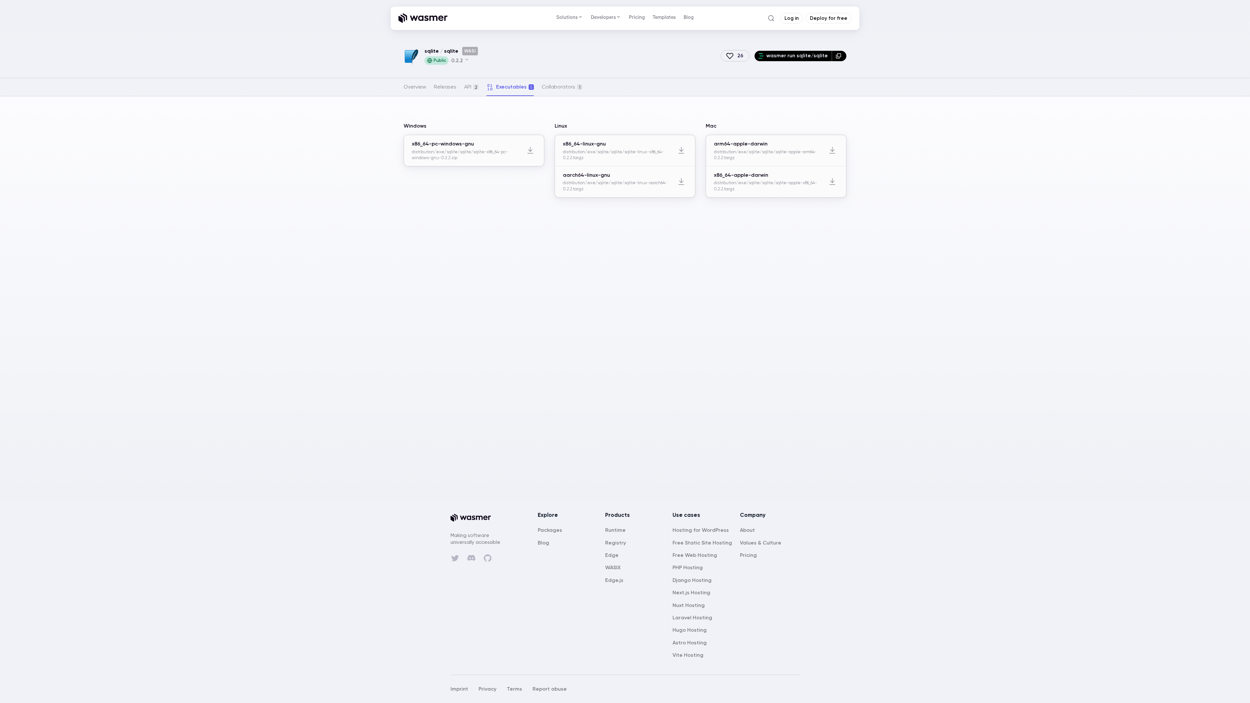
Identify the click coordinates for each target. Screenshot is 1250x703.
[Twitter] (455, 558)
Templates (664, 17)
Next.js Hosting (691, 592)
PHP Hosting (688, 567)
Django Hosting (692, 580)
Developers (603, 17)
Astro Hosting (690, 643)
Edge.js (614, 580)
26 (740, 55)
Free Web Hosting (695, 555)
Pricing (637, 17)
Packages (550, 530)
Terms (514, 689)
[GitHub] (487, 558)
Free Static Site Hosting (702, 543)
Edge (611, 555)
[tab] (415, 86)
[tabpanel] (625, 166)
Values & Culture (760, 543)
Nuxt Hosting (689, 605)
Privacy (487, 689)
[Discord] (471, 558)
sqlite (431, 51)
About (747, 530)
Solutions (567, 17)
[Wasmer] (477, 517)
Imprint (459, 689)
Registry (615, 543)
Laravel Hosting (692, 617)
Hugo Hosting (690, 630)
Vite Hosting (688, 655)
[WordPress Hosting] (701, 530)
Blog (689, 17)
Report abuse (550, 689)
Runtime (615, 530)
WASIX (613, 567)
